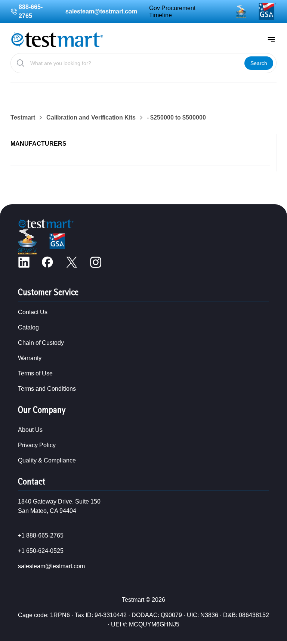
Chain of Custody (41, 343)
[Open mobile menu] (271, 39)
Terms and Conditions (47, 388)
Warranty (29, 358)
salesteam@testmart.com (101, 11)
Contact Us (32, 312)
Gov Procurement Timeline (172, 11)
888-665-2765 (31, 11)
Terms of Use (35, 373)
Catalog (28, 327)
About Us (30, 430)
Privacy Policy (37, 445)
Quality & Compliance (47, 460)
